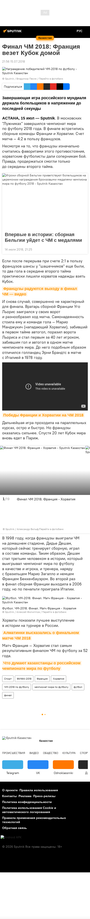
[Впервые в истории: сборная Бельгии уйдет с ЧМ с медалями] (45, 201)
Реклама (25, 796)
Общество (50, 753)
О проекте (10, 790)
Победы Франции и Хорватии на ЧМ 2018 (43, 415)
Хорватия (58, 678)
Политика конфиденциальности (27, 802)
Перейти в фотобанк (51, 78)
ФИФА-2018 (24, 678)
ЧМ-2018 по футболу (16, 687)
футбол (78, 687)
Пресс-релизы (44, 796)
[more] (82, 249)
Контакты (9, 796)
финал (8, 695)
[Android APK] (11, 837)
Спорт (8, 678)
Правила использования (38, 790)
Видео (34, 753)
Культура (69, 753)
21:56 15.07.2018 (13, 61)
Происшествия (13, 753)
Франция (42, 678)
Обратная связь (14, 828)
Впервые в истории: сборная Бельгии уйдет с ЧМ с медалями (43, 237)
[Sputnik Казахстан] (13, 33)
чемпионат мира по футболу (51, 687)
